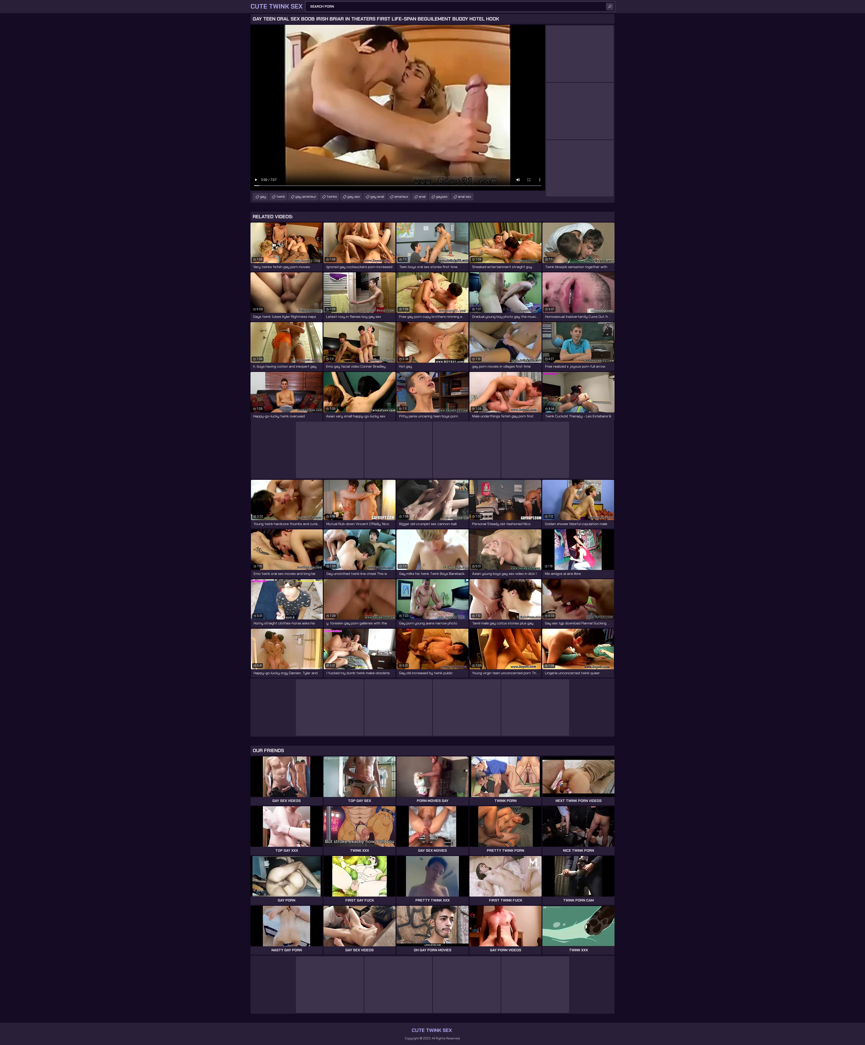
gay (263, 196)
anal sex (464, 196)
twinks (332, 196)
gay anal (377, 196)
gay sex (353, 196)
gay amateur (305, 196)
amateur (401, 196)
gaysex (442, 196)
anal (422, 196)
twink (280, 196)
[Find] (610, 6)
